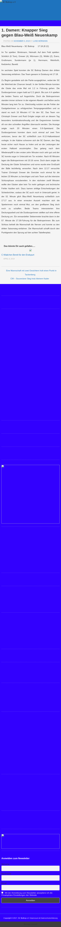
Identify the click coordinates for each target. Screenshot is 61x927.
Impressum (34, 918)
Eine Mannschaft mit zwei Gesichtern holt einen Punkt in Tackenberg (31, 272)
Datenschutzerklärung (49, 918)
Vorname (5, 864)
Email (3, 883)
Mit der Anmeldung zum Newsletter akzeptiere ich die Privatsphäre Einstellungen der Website (26, 894)
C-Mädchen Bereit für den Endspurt (17, 255)
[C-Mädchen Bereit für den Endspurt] (30, 250)
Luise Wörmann (40, 41)
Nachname (6, 873)
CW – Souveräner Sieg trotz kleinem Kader (29, 278)
